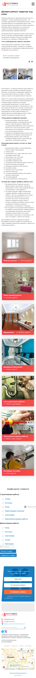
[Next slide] (32, 61)
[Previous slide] (29, 61)
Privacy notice (30, 506)
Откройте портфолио (11, 57)
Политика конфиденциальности (18, 673)
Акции (21, 645)
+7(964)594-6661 (9, 619)
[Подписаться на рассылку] (25, 628)
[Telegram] (3, 631)
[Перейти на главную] (11, 4)
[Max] (5, 631)
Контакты (28, 645)
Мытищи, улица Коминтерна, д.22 (14, 623)
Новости (15, 645)
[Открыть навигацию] (33, 4)
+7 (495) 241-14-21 (9, 621)
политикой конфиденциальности (22, 598)
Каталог (7, 645)
